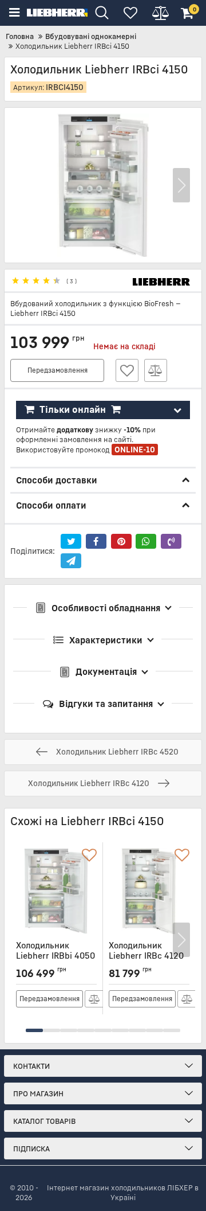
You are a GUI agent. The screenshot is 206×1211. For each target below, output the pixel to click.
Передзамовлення (57, 370)
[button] (181, 185)
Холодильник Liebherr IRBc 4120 (146, 955)
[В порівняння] (155, 370)
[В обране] (127, 370)
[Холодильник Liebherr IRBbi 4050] (56, 891)
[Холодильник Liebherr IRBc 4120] (149, 891)
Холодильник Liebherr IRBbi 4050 (55, 955)
